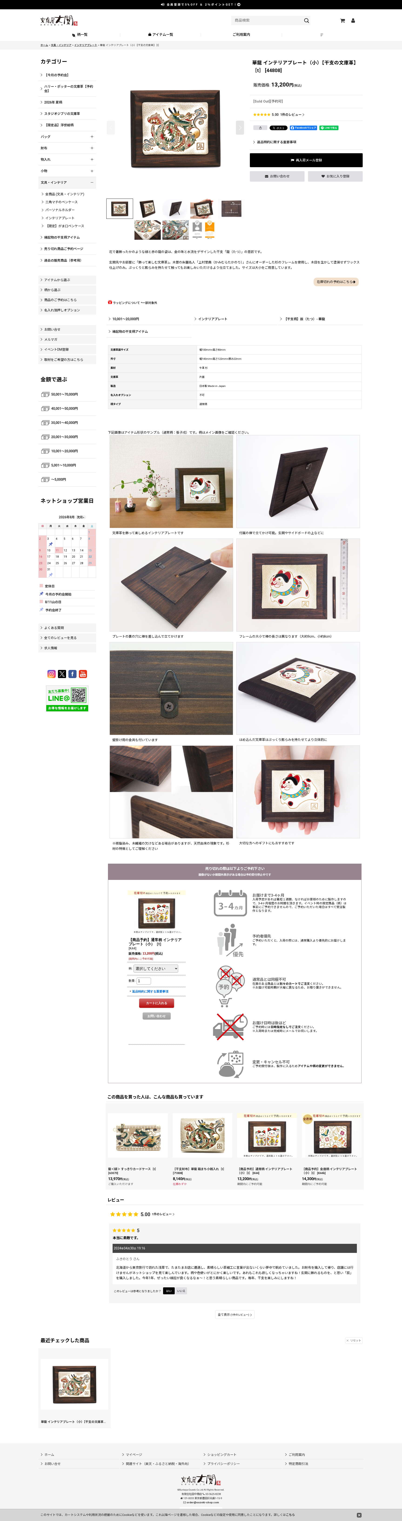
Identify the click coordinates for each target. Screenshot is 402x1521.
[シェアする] (260, 127)
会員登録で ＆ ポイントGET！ (201, 4)
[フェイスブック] (73, 674)
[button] (322, 35)
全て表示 (233, 1314)
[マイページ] (353, 20)
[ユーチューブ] (83, 674)
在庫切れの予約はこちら (335, 282)
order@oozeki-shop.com (203, 1502)
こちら (290, 1515)
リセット (355, 1340)
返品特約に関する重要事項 (276, 142)
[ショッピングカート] (342, 20)
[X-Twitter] (62, 674)
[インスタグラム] (52, 674)
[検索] (306, 20)
